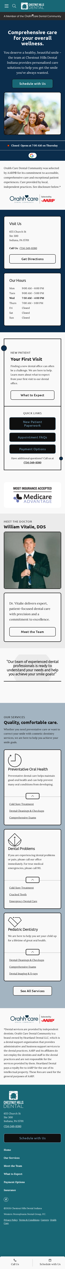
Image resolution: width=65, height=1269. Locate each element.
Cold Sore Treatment (21, 804)
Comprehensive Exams (22, 817)
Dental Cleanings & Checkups (26, 810)
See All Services (33, 991)
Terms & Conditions (29, 1220)
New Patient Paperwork (32, 423)
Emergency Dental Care (23, 901)
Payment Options (32, 449)
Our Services (12, 1157)
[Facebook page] (6, 1199)
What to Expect (32, 395)
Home (7, 1149)
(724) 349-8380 (28, 248)
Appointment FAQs (32, 437)
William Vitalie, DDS (25, 526)
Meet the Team (32, 632)
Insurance (10, 1190)
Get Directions (32, 259)
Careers (45, 1220)
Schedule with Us (32, 83)
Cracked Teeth (18, 894)
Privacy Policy (11, 1220)
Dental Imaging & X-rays (23, 973)
